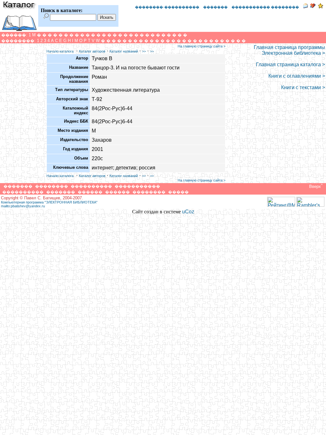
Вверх (315, 186)
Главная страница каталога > (290, 64)
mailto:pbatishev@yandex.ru (23, 206)
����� (178, 191)
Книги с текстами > (303, 87)
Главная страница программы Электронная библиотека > (289, 50)
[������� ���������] (312, 6)
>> (144, 51)
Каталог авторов (92, 51)
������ (90, 191)
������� (215, 7)
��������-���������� (167, 7)
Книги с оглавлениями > (296, 76)
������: (14, 34)
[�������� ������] (305, 6)
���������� (91, 186)
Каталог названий (124, 51)
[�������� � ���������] (320, 6)
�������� (51, 186)
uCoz (188, 211)
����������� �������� (265, 7)
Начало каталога (60, 51)
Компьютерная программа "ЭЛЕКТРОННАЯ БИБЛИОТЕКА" (49, 202)
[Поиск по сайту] (46, 17)
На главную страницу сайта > (201, 46)
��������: (18, 40)
